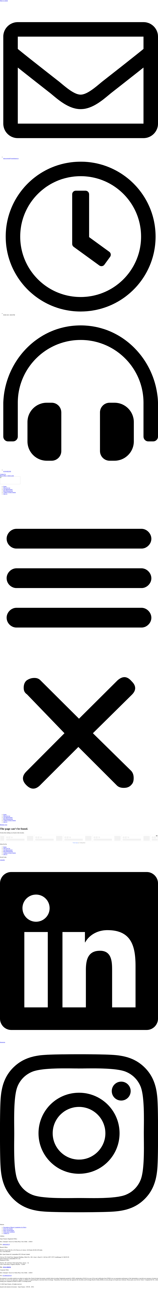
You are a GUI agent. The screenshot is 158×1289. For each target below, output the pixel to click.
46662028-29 (6, 1244)
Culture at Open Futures (9, 492)
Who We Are (6, 488)
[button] (79, 654)
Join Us (5, 494)
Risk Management (8, 491)
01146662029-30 (7, 1275)
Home (5, 486)
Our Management (7, 489)
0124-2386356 (7, 1267)
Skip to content (4, 0)
